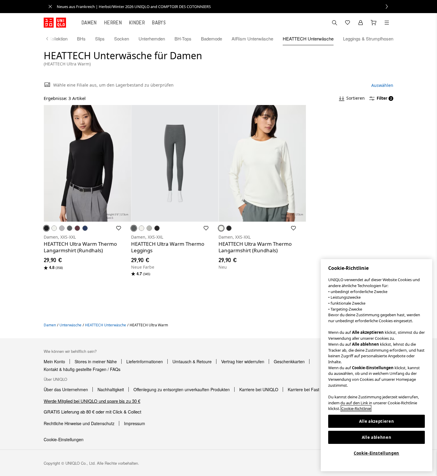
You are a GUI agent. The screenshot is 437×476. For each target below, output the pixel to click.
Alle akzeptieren (376, 421)
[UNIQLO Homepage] (55, 22)
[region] (376, 365)
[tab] (89, 22)
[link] (225, 6)
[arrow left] (50, 38)
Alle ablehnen (377, 437)
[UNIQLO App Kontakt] (334, 22)
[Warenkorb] (373, 22)
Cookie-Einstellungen (376, 453)
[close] (50, 6)
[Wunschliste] (347, 22)
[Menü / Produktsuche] (386, 22)
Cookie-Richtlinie (356, 408)
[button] (87, 163)
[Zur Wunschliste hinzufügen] (118, 228)
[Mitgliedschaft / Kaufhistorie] (360, 22)
